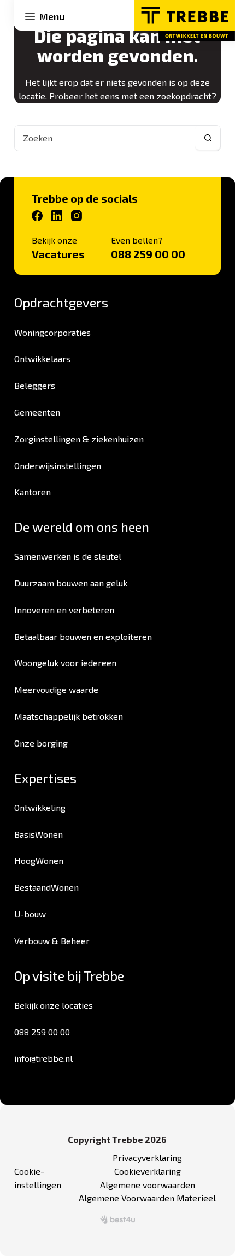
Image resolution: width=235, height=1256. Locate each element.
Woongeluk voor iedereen (65, 662)
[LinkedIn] (56, 215)
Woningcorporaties (52, 332)
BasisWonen (38, 834)
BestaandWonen (46, 887)
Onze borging (41, 743)
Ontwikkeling (40, 807)
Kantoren (32, 492)
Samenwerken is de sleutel (67, 556)
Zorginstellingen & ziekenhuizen (79, 439)
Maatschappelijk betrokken (68, 716)
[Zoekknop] (207, 138)
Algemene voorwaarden (147, 1185)
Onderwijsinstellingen (57, 465)
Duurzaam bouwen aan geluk (70, 583)
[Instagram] (76, 215)
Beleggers (34, 385)
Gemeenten (37, 412)
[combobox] (105, 138)
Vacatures (58, 253)
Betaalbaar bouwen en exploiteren (83, 636)
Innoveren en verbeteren (64, 610)
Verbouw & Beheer (52, 940)
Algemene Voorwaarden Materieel (147, 1198)
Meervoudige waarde (56, 689)
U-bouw (30, 914)
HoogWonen (38, 860)
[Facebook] (37, 215)
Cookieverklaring (147, 1171)
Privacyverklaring (147, 1157)
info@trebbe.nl (43, 1058)
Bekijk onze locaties (53, 1005)
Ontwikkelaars (42, 358)
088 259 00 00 (148, 253)
